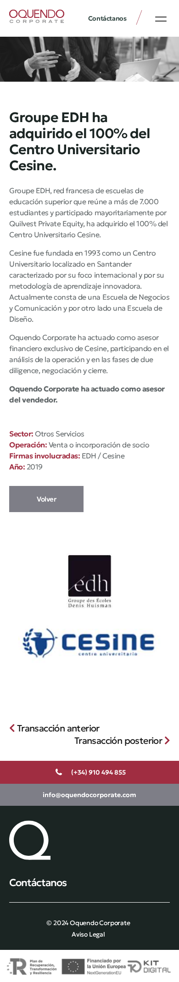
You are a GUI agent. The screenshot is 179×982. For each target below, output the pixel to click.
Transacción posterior (119, 741)
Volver (46, 499)
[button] (161, 19)
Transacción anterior (57, 728)
